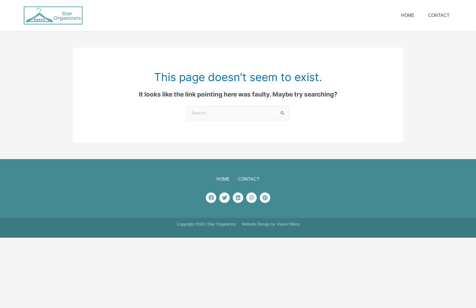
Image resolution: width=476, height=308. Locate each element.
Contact (439, 15)
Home (407, 15)
